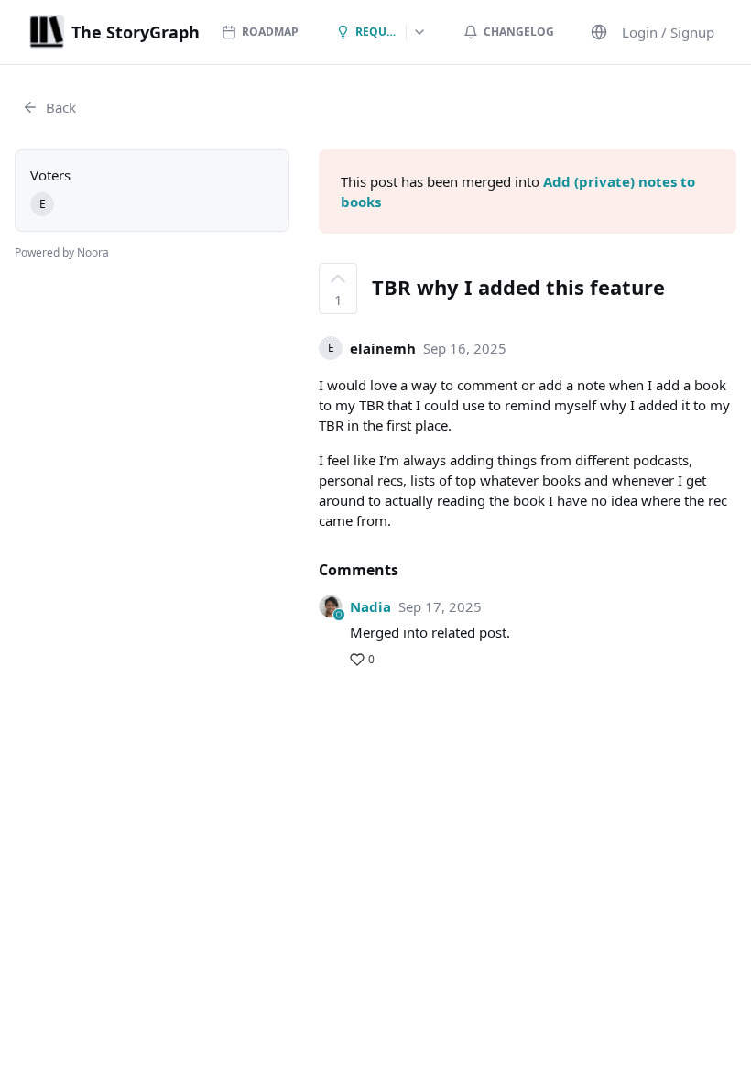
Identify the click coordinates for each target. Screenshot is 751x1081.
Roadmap (270, 31)
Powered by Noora (62, 252)
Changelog (519, 31)
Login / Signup (668, 32)
